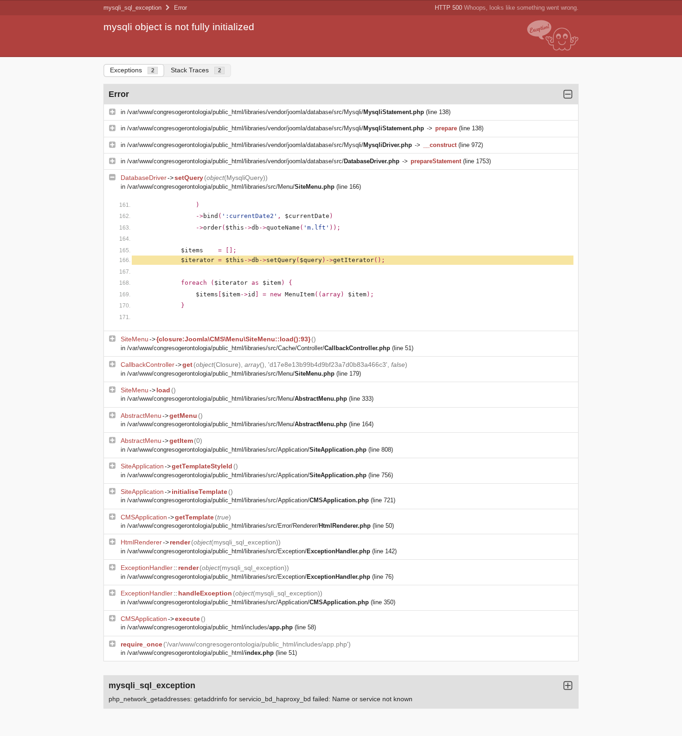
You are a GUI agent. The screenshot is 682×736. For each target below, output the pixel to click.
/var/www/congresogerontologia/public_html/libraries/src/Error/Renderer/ (249, 525)
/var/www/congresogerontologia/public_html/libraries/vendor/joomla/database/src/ (263, 161)
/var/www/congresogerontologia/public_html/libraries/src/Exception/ (248, 551)
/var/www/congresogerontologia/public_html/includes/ (210, 627)
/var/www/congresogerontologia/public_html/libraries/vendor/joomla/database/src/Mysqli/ (275, 112)
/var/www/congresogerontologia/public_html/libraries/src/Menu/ (231, 186)
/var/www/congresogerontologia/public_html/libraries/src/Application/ (247, 449)
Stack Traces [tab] (196, 70)
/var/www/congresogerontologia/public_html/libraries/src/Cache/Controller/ (258, 348)
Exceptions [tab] (132, 70)
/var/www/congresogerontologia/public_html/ (200, 652)
